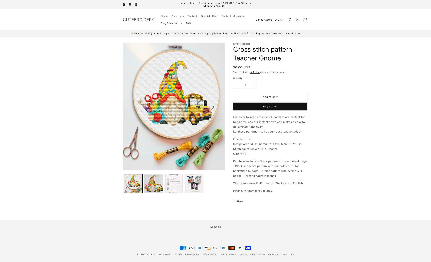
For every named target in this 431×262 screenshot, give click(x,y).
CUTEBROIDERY (153, 254)
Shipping (255, 72)
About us (215, 226)
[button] (178, 16)
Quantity (237, 78)
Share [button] (240, 201)
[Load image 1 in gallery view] (133, 183)
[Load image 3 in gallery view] (173, 183)
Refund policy (209, 254)
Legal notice (288, 254)
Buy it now (270, 106)
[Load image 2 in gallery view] (153, 183)
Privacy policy (192, 254)
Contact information (268, 254)
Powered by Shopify (172, 254)
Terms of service (228, 254)
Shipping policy (247, 254)
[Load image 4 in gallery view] (194, 183)
